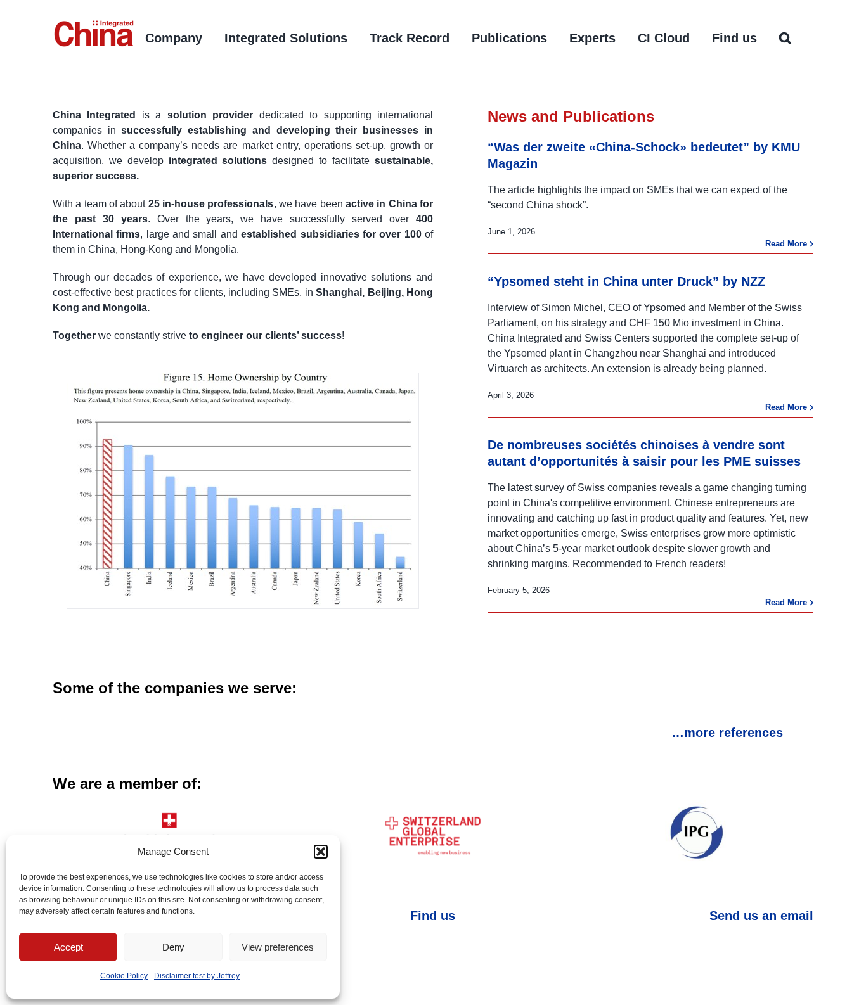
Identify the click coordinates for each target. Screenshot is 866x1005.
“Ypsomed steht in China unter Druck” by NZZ (626, 281)
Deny (173, 947)
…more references (727, 732)
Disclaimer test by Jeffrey (197, 975)
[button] (320, 851)
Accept (68, 947)
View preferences (278, 947)
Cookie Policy (124, 975)
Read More (786, 243)
